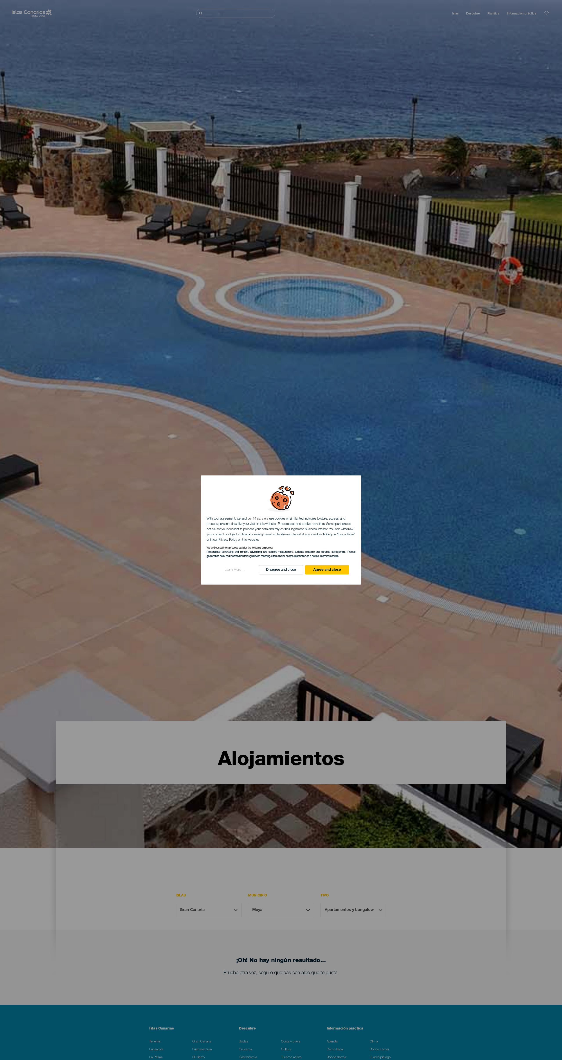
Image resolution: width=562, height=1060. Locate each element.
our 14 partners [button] (258, 518)
